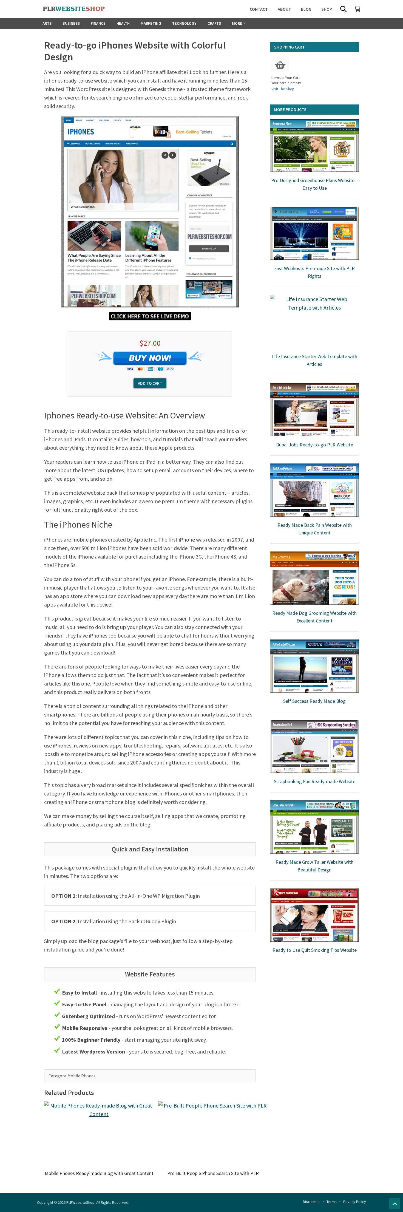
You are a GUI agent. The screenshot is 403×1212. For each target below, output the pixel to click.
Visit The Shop (282, 88)
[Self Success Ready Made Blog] (314, 666)
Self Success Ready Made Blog (314, 701)
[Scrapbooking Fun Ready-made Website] (314, 746)
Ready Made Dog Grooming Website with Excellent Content (314, 617)
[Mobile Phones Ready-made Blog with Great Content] (99, 1134)
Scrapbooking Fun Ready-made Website (314, 781)
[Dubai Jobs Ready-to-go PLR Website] (314, 409)
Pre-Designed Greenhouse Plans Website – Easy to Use (314, 184)
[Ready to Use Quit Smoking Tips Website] (314, 914)
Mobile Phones (81, 1075)
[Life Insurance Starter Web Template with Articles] (314, 321)
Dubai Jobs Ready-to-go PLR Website (314, 444)
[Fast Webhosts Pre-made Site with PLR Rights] (314, 233)
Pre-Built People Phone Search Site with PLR (213, 1173)
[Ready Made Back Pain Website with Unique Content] (314, 490)
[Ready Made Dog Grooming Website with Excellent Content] (314, 578)
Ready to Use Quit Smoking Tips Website (315, 950)
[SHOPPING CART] (357, 8)
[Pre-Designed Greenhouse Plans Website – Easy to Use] (314, 145)
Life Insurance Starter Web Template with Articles (314, 360)
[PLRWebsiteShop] (82, 9)
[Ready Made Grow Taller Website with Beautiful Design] (314, 826)
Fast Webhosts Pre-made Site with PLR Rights (314, 272)
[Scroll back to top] (394, 1203)
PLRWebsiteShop (80, 1202)
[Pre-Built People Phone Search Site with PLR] (213, 1134)
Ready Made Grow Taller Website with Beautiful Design (314, 866)
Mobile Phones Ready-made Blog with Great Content (99, 1173)
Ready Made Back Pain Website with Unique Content (314, 529)
